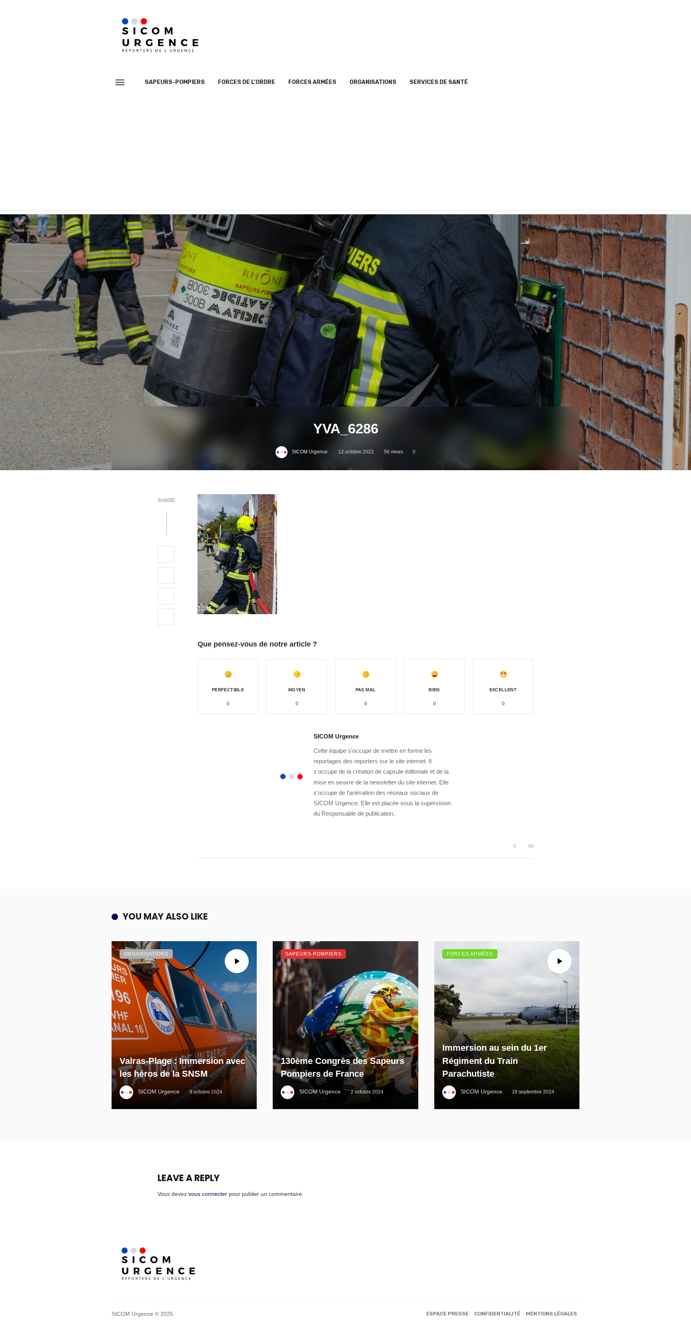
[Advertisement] (345, 154)
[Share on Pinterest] (166, 596)
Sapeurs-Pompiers (175, 82)
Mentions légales (551, 1314)
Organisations (372, 82)
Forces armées (312, 82)
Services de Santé (438, 82)
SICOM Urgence (310, 452)
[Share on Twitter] (166, 575)
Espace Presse (447, 1314)
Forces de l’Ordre (246, 82)
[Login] (559, 82)
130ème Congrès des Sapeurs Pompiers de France (342, 1067)
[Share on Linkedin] (166, 617)
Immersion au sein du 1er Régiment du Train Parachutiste (494, 1061)
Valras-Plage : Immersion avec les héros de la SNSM (182, 1067)
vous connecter (207, 1194)
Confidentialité (497, 1314)
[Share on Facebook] (166, 554)
